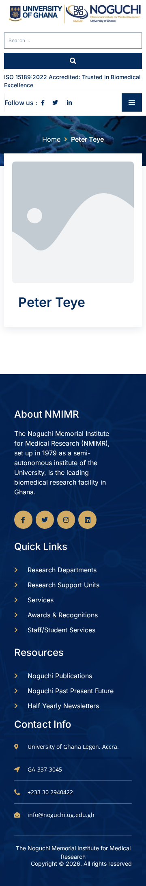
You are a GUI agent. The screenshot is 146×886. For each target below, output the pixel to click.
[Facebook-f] (23, 520)
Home (51, 139)
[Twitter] (45, 520)
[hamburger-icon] (132, 102)
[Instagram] (66, 520)
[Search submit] (73, 61)
